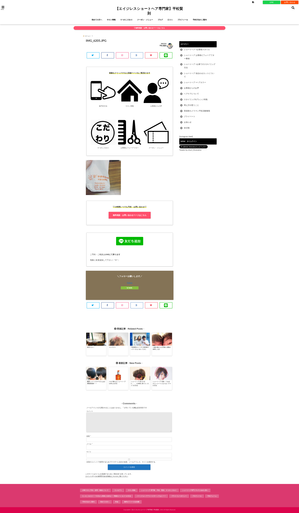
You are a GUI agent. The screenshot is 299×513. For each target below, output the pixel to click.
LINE (272, 2)
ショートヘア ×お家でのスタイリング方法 (199, 66)
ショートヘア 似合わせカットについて (199, 75)
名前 (88, 436)
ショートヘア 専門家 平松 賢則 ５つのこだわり (158, 490)
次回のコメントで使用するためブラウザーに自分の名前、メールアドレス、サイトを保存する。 (121, 462)
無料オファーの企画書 (131, 502)
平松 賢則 (163, 46)
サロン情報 (111, 20)
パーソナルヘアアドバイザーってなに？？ (151, 496)
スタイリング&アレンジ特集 (196, 99)
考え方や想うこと (191, 105)
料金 (116, 502)
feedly (130, 288)
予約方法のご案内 (200, 20)
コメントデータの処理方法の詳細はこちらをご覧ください (106, 476)
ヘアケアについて (191, 94)
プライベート (189, 116)
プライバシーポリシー (179, 496)
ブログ (160, 20)
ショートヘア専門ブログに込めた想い (195, 490)
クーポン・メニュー (145, 20)
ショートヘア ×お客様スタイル (197, 50)
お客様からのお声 (191, 88)
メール (89, 444)
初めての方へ (97, 20)
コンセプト (118, 490)
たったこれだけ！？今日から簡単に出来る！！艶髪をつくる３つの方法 (106, 496)
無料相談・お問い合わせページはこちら (150, 28)
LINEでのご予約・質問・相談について (95, 490)
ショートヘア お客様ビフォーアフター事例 (199, 57)
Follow (129, 283)
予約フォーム (212, 496)
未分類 (187, 128)
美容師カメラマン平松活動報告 (197, 111)
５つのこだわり (126, 20)
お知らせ (187, 122)
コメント (89, 411)
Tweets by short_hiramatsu (190, 150)
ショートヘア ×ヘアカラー (195, 82)
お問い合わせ (289, 2)
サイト (88, 452)
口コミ (170, 20)
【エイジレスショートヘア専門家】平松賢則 (149, 11)
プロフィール (183, 20)
